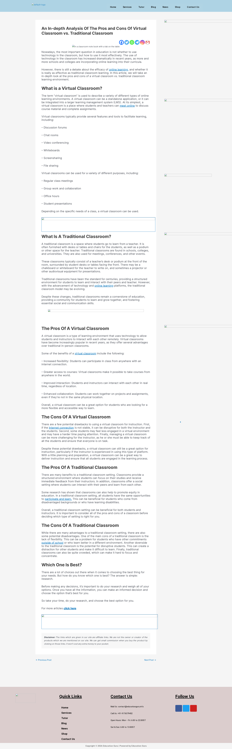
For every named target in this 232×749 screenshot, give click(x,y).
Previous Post (43, 660)
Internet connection (61, 427)
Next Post (150, 660)
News (165, 7)
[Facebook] (121, 42)
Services (127, 7)
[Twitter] (126, 42)
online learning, (119, 69)
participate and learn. (58, 499)
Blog (153, 7)
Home (113, 7)
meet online (127, 105)
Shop (177, 7)
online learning (104, 285)
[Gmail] (147, 42)
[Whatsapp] (132, 42)
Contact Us (193, 7)
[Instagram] (142, 42)
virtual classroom (85, 353)
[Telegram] (137, 42)
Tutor (141, 7)
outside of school (52, 542)
